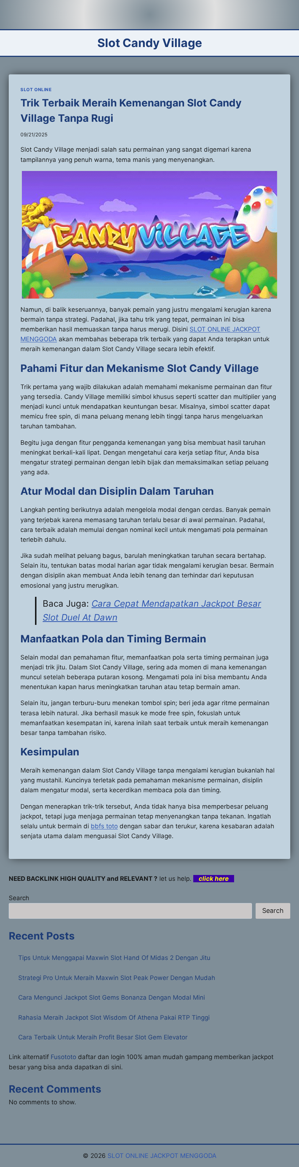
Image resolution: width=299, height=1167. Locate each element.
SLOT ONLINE (36, 89)
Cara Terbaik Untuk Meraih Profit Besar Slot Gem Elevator (102, 1037)
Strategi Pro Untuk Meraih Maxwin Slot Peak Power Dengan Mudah (116, 977)
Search (19, 898)
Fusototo (63, 1057)
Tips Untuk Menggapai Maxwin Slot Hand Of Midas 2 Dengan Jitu (114, 957)
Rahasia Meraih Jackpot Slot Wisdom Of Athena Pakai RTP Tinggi (114, 1017)
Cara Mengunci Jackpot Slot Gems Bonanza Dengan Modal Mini (111, 997)
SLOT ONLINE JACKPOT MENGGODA (162, 1155)
